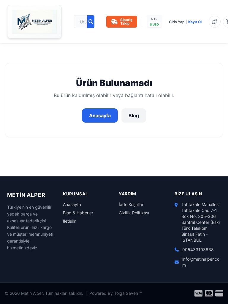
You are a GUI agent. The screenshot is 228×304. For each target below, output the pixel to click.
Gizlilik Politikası (134, 212)
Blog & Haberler (78, 212)
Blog (134, 115)
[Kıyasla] (215, 22)
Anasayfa (100, 115)
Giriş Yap (177, 22)
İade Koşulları (131, 204)
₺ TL (154, 18)
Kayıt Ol (195, 22)
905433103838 (198, 249)
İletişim (69, 221)
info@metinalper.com (200, 261)
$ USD (154, 24)
